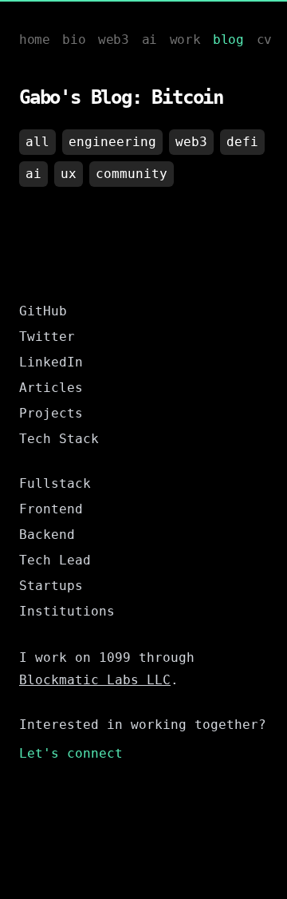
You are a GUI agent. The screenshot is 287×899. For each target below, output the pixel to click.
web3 (191, 141)
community (131, 173)
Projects (51, 413)
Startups (51, 585)
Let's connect (71, 753)
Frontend (51, 509)
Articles (51, 387)
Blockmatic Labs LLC (95, 679)
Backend (47, 534)
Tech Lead (55, 560)
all (37, 141)
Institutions (67, 611)
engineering (112, 141)
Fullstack (55, 483)
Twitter (47, 336)
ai (33, 173)
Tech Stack (59, 438)
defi (242, 141)
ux (69, 173)
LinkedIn (51, 362)
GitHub (43, 311)
